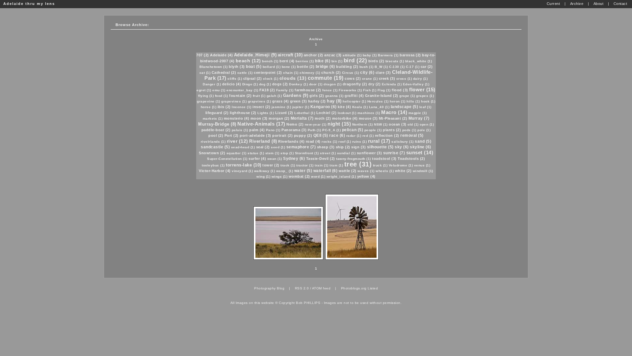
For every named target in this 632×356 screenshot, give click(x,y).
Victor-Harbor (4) (215, 171)
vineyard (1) (242, 171)
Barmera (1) (388, 55)
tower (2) (270, 165)
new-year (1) (316, 124)
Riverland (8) (263, 141)
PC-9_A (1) (331, 130)
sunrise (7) (394, 153)
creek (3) (387, 78)
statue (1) (256, 153)
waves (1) (366, 171)
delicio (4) (231, 84)
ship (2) (343, 147)
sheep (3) (326, 147)
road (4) (313, 141)
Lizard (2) (284, 113)
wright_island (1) (341, 176)
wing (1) (263, 176)
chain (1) (291, 72)
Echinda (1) (392, 84)
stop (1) (287, 153)
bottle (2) (305, 67)
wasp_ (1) (284, 171)
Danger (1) (212, 84)
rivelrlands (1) (213, 141)
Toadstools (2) (411, 159)
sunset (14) (420, 152)
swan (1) (274, 159)
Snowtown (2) (212, 153)
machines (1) (368, 113)
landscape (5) (404, 106)
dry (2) (374, 84)
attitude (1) (352, 55)
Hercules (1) (378, 101)
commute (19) (326, 78)
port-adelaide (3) (255, 135)
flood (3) (400, 90)
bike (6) (322, 61)
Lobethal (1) (304, 113)
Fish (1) (369, 90)
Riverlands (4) (291, 141)
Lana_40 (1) (379, 107)
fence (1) (330, 90)
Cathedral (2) (224, 72)
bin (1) (337, 61)
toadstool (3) (384, 159)
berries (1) (305, 61)
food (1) (221, 96)
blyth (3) (237, 67)
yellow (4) (366, 176)
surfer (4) (257, 159)
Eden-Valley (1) (416, 84)
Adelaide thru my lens (29, 4)
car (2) (427, 67)
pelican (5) (352, 130)
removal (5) (412, 135)
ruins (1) (359, 141)
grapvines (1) (259, 101)
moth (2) (323, 118)
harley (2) (317, 101)
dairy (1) (420, 78)
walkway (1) (264, 171)
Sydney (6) (294, 158)
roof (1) (344, 141)
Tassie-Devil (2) (320, 159)
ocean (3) (398, 124)
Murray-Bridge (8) (217, 124)
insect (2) (261, 107)
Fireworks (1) (350, 90)
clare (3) (383, 72)
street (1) (328, 153)
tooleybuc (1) (213, 165)
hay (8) (334, 101)
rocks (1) (329, 141)
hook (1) (428, 101)
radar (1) (353, 135)
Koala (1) (360, 107)
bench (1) (270, 61)
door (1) (316, 84)
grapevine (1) (208, 101)
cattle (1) (245, 72)
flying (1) (206, 96)
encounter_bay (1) (242, 90)
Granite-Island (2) (381, 96)
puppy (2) (303, 135)
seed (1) (278, 147)
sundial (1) (346, 153)
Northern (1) (362, 124)
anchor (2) (313, 55)
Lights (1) (265, 113)
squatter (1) (236, 153)
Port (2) (231, 135)
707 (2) (202, 55)
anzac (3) (333, 55)
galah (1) (274, 96)
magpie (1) (417, 113)
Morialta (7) (302, 118)
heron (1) (398, 101)
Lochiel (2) (326, 113)
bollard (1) (272, 67)
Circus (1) (350, 72)
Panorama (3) (293, 130)
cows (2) (353, 78)
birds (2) (376, 61)
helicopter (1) (354, 101)
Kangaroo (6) (323, 106)
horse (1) (209, 107)
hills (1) (413, 101)
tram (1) (336, 165)
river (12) (237, 141)
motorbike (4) (345, 118)
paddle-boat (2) (216, 130)
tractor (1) (305, 165)
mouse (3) (368, 118)
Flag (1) (384, 90)
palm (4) (257, 130)
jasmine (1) (281, 107)
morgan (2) (279, 118)
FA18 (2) (267, 90)
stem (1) (272, 153)
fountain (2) (240, 96)
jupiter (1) (300, 107)
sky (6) (402, 147)
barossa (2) (410, 55)
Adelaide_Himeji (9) (255, 54)
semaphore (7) (301, 147)
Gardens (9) (295, 95)
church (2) (331, 72)
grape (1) (407, 96)
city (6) (367, 72)
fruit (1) (259, 96)
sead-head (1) (243, 147)
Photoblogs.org (354, 288)
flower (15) (422, 89)
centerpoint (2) (268, 72)
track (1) (287, 165)
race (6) (337, 135)
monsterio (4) (237, 118)
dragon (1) (332, 84)
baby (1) (370, 55)
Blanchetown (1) (213, 67)
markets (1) (213, 118)
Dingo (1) (250, 84)
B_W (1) (381, 67)
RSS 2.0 (302, 288)
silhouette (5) (380, 147)
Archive (316, 39)
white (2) (403, 171)
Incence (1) (241, 107)
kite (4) (344, 107)
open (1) (427, 124)
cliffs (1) (234, 78)
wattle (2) (347, 171)
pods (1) (409, 130)
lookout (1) (347, 113)
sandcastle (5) (215, 147)
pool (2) (215, 135)
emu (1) (218, 90)
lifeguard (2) (217, 113)
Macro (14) (394, 112)
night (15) (339, 124)
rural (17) (379, 141)
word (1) (318, 176)
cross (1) (404, 78)
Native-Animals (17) (261, 124)
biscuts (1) (394, 61)
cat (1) (205, 72)
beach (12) (248, 60)
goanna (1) (334, 96)
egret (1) (204, 90)
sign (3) (358, 147)
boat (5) (253, 66)
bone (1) (289, 67)
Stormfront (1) (307, 153)
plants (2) (392, 130)
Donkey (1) (298, 84)
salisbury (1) (402, 141)
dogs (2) (280, 84)
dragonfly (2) (355, 84)
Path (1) (314, 130)
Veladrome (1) (401, 165)
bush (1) (366, 67)
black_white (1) (418, 61)
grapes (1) (425, 96)
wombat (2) (299, 176)
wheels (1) (385, 171)
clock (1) (270, 78)
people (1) (373, 130)
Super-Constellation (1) (227, 159)
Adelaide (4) (221, 55)
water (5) (303, 170)
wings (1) (280, 176)
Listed (373, 288)
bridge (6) (325, 66)
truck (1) (380, 165)
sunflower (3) (369, 153)
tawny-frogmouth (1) (353, 159)
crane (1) (370, 78)
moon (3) (259, 118)
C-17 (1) (412, 67)
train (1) (322, 165)
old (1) (413, 124)
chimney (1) (310, 72)
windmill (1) (423, 171)
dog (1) (265, 84)
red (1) (368, 135)
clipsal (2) (252, 78)
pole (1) (424, 130)
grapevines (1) (234, 101)
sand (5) (423, 141)
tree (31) (358, 164)
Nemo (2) (294, 124)
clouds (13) (293, 78)
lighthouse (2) (243, 113)
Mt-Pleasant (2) (393, 118)
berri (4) (287, 61)
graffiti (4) (354, 96)
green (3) (298, 101)
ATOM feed (321, 288)
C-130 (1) (397, 67)
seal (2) (263, 147)
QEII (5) (320, 135)
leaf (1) (425, 107)
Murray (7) (419, 118)
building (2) (347, 67)
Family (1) (285, 90)
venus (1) (422, 165)
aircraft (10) (290, 54)
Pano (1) (273, 130)
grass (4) (280, 101)
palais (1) (240, 130)
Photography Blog (269, 288)
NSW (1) (381, 124)
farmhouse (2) (308, 90)
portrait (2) (282, 135)
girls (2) (316, 96)
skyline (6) (420, 147)
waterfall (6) (325, 170)
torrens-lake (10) (243, 165)
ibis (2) (224, 107)
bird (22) (355, 60)
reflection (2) (387, 135)
